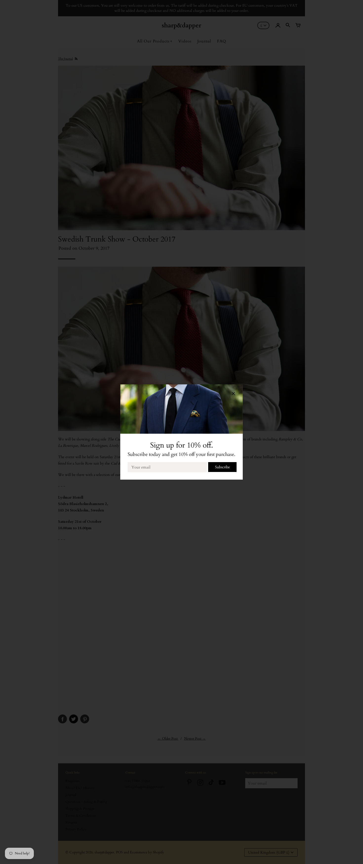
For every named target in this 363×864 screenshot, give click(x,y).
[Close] (233, 394)
